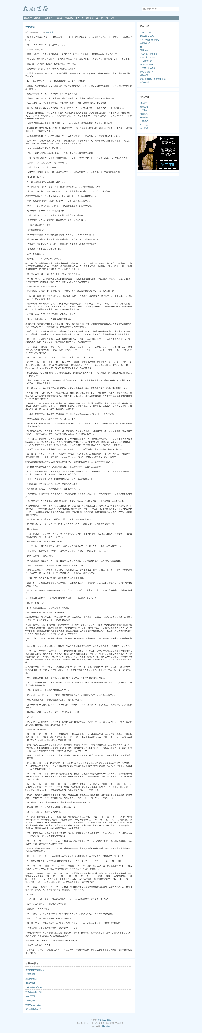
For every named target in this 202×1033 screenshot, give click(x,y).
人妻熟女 (59, 18)
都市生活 (48, 18)
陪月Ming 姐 (145, 50)
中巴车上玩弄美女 (148, 68)
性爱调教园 (30, 974)
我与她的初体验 (147, 71)
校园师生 (38, 18)
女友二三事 (30, 996)
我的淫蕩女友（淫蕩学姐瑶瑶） (153, 78)
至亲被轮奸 (145, 43)
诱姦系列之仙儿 (147, 36)
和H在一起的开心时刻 (149, 39)
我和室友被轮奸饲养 (34, 991)
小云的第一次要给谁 (148, 53)
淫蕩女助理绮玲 (147, 64)
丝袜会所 (144, 75)
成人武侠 (100, 18)
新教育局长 (145, 82)
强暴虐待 (69, 18)
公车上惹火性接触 (148, 57)
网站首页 (28, 18)
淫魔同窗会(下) (31, 978)
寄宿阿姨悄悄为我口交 (35, 969)
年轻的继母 (30, 983)
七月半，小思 (146, 32)
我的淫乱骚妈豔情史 (34, 987)
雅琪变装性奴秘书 (33, 1009)
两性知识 (110, 18)
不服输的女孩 (146, 61)
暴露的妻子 (30, 1000)
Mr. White (106, 1026)
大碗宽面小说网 (104, 1020)
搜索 (177, 8)
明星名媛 (90, 18)
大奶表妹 (30, 26)
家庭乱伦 (79, 18)
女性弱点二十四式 (33, 1005)
